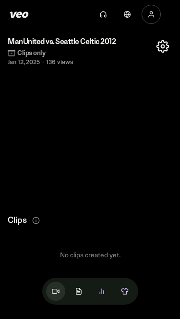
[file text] (78, 291)
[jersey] (124, 291)
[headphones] (103, 14)
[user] (151, 14)
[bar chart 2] (101, 291)
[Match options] (162, 46)
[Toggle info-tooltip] (36, 220)
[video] (55, 291)
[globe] (127, 14)
